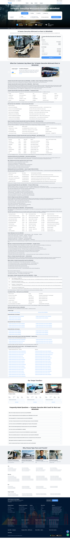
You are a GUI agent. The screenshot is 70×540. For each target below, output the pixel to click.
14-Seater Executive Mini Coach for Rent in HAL (15, 342)
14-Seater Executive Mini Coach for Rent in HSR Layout (44, 342)
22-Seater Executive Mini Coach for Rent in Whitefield (16, 326)
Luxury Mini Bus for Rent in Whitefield (14, 312)
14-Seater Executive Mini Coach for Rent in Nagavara (43, 369)
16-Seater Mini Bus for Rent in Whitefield (14, 319)
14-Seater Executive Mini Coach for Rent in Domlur (16, 354)
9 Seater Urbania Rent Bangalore (39, 522)
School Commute (32, 510)
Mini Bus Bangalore (10, 510)
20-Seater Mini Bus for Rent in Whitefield (14, 332)
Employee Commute (32, 509)
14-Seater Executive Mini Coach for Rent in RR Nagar (16, 372)
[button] (13, 17)
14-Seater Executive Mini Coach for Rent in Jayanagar (16, 361)
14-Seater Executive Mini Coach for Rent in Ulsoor (42, 372)
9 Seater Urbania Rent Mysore (52, 522)
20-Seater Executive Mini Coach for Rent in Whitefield (16, 325)
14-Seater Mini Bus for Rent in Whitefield (14, 317)
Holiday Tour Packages (32, 514)
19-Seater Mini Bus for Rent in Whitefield (42, 330)
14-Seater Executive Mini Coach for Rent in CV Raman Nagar (44, 352)
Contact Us (42, 508)
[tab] (24, 13)
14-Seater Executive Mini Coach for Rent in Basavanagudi (17, 352)
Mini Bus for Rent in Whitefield (43, 312)
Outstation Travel (32, 512)
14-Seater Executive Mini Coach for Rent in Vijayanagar (16, 374)
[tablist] (35, 13)
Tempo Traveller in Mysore (11, 522)
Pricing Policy (42, 514)
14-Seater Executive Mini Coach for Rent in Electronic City (43, 354)
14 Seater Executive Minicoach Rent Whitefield (24, 28)
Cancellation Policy (43, 510)
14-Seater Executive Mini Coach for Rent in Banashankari (17, 351)
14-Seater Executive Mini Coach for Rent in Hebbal (42, 356)
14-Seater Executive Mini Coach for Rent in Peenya (16, 371)
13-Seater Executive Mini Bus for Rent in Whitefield (43, 316)
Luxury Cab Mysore (24, 521)
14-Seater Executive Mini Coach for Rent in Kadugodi (44, 339)
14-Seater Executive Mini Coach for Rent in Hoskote (16, 357)
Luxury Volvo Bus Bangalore (22, 512)
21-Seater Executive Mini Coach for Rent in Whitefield (44, 325)
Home (9, 28)
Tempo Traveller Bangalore (11, 508)
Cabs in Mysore (9, 521)
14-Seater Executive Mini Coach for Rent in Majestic (43, 366)
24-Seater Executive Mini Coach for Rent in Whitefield (44, 326)
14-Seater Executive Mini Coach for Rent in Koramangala (17, 364)
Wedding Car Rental (32, 513)
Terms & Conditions (43, 512)
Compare (41, 3)
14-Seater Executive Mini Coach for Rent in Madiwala (16, 366)
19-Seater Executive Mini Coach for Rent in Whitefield (44, 323)
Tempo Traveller (13, 28)
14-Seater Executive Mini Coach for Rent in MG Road (43, 367)
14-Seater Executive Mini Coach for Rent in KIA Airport (43, 362)
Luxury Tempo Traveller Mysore (25, 522)
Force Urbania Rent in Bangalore (39, 521)
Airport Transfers (32, 508)
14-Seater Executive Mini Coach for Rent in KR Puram (16, 341)
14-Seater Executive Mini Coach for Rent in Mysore (16, 369)
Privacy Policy (42, 513)
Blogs (32, 3)
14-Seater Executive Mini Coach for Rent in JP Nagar (43, 361)
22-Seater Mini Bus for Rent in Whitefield (14, 334)
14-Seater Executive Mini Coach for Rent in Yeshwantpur (17, 376)
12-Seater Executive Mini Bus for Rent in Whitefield (16, 316)
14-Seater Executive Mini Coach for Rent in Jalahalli (42, 359)
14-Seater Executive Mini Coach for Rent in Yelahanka (43, 374)
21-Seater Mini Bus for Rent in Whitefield (42, 332)
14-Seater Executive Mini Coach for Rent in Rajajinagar (43, 371)
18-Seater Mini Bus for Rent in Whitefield (14, 330)
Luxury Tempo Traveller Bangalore (23, 508)
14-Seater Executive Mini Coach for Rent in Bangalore (43, 351)
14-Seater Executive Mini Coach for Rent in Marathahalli (16, 339)
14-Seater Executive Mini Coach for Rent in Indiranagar (44, 341)
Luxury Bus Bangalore (21, 510)
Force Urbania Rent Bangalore (11, 512)
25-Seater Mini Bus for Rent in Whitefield (42, 334)
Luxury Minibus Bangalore (22, 509)
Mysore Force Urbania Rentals (52, 521)
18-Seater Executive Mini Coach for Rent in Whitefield (16, 323)
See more (20, 73)
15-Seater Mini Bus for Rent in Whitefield (42, 317)
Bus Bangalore (9, 509)
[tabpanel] (35, 17)
